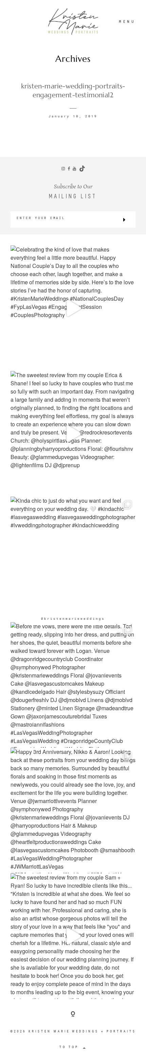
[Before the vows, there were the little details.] (73, 685)
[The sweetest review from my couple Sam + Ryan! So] (73, 936)
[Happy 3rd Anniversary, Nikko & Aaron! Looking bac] (73, 810)
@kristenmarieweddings (73, 618)
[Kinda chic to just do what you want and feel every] (73, 559)
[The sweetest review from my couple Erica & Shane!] (73, 434)
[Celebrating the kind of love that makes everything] (73, 308)
